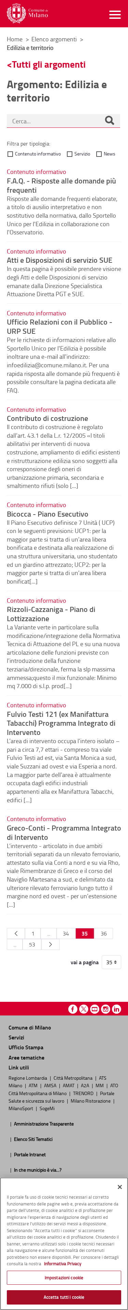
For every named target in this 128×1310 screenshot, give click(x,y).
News (109, 153)
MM (100, 1085)
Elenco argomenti (54, 39)
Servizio (82, 153)
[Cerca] (109, 121)
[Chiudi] (119, 1187)
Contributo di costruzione (47, 417)
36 (104, 933)
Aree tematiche (26, 1057)
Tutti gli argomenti (49, 64)
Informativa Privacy (62, 1263)
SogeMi (47, 1108)
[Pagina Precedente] (16, 933)
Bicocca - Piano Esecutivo (47, 513)
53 (32, 944)
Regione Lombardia (28, 1077)
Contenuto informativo (38, 153)
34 (66, 933)
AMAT (69, 1085)
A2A (85, 1085)
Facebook (72, 1009)
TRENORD (84, 1093)
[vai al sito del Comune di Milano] (27, 13)
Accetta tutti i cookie (64, 1297)
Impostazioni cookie (64, 1277)
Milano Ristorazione (91, 1100)
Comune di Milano (30, 1027)
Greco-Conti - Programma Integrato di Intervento (64, 832)
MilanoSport (21, 1108)
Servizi (16, 1037)
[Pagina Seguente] (50, 944)
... (48, 933)
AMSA (50, 1085)
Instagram (105, 1009)
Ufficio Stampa (26, 1047)
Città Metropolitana (74, 1077)
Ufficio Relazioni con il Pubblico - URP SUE (59, 326)
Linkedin (116, 1009)
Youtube (94, 1009)
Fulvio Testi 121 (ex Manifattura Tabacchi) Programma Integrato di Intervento (61, 723)
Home (15, 39)
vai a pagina (85, 962)
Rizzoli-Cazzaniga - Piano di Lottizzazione (51, 613)
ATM (34, 1085)
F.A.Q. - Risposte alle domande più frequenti (61, 185)
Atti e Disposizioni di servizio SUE (59, 259)
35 (85, 933)
